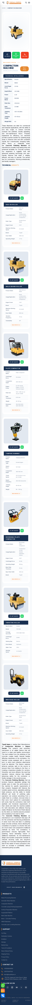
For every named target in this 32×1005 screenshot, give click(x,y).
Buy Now (24, 69)
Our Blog (3, 933)
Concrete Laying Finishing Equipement (11, 906)
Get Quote (15, 198)
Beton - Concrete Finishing (8, 918)
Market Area (4, 945)
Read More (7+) (16, 656)
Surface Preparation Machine (9, 909)
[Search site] (26, 3)
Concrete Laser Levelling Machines (10, 924)
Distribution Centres (6, 936)
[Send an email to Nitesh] (29, 3)
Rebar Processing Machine (8, 897)
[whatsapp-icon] (3, 986)
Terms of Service (15, 1001)
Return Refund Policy (7, 951)
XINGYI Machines (6, 921)
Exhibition (3, 939)
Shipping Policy (5, 954)
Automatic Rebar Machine (8, 900)
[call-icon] (3, 995)
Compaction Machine (7, 903)
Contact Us (4, 960)
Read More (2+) (16, 579)
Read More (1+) (16, 410)
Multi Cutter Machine (6, 915)
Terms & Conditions (6, 948)
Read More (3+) (16, 243)
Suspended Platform (6, 912)
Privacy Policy (5, 957)
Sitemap (3, 942)
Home (4, 8)
